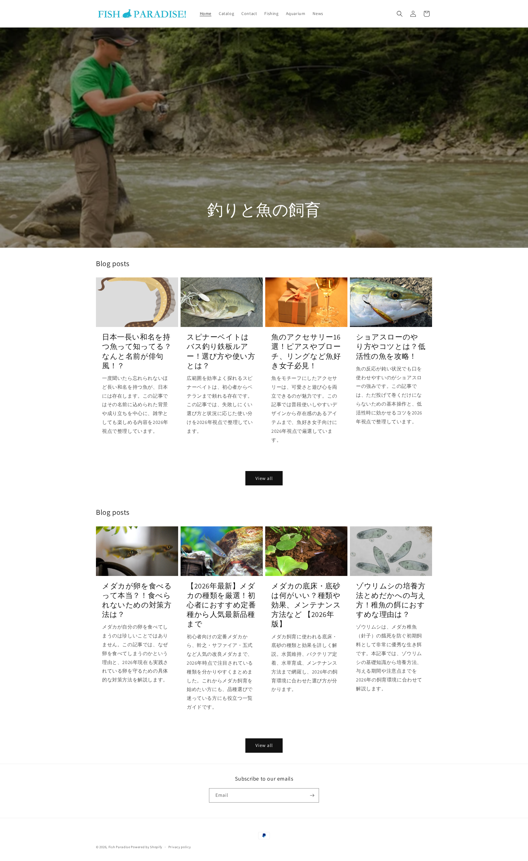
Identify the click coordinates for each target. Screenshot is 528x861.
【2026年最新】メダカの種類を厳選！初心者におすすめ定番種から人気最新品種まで (221, 605)
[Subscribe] (312, 795)
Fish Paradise (119, 847)
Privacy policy (179, 847)
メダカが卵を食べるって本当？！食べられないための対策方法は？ (137, 600)
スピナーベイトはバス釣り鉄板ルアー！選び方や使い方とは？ (221, 351)
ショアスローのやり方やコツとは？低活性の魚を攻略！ (390, 346)
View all (264, 478)
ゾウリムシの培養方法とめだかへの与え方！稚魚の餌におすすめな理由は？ (391, 600)
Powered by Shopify (146, 847)
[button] (399, 13)
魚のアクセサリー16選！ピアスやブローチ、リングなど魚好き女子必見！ (306, 351)
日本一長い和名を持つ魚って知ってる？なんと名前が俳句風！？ (136, 351)
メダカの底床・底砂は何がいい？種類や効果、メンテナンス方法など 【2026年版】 (306, 605)
